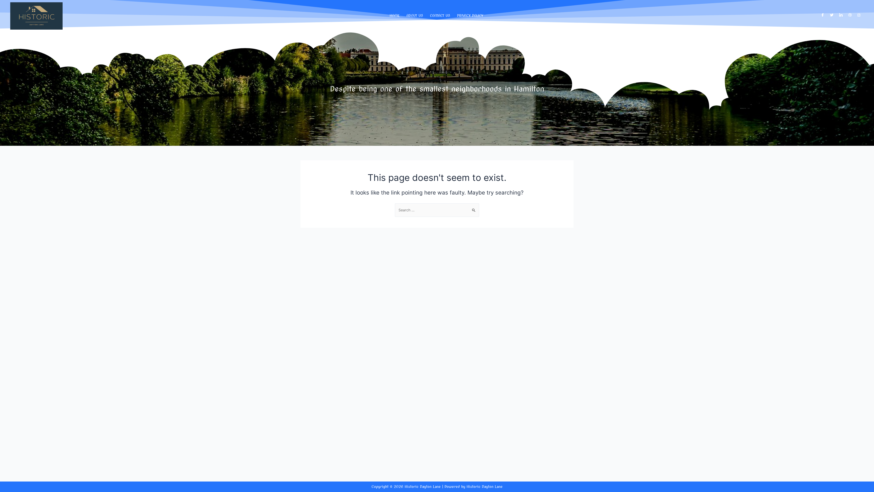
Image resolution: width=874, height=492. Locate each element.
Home (395, 16)
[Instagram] (858, 15)
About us (415, 16)
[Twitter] (831, 15)
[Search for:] (437, 210)
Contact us (440, 16)
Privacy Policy (470, 16)
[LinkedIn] (841, 15)
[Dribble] (850, 15)
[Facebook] (822, 15)
